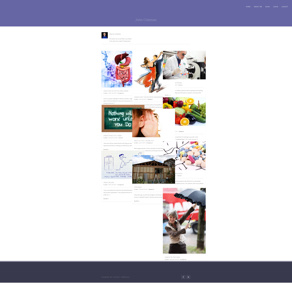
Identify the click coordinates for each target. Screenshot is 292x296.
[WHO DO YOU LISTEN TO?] (153, 123)
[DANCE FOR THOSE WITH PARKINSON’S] (153, 72)
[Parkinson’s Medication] (184, 155)
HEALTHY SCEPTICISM (181, 65)
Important (180, 85)
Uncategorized (120, 93)
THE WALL (138, 187)
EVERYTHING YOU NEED (120, 118)
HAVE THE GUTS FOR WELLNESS (120, 69)
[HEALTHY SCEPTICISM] (184, 65)
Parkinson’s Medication (181, 155)
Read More (105, 198)
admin (106, 93)
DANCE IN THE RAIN (181, 221)
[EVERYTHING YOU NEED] (123, 118)
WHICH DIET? (181, 111)
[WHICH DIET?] (184, 111)
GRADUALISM (120, 165)
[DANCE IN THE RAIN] (184, 221)
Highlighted (150, 99)
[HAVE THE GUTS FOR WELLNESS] (123, 69)
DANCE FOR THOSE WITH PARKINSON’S (151, 72)
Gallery (125, 69)
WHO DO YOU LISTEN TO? (151, 123)
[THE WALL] (153, 169)
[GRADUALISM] (123, 165)
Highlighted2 (151, 189)
